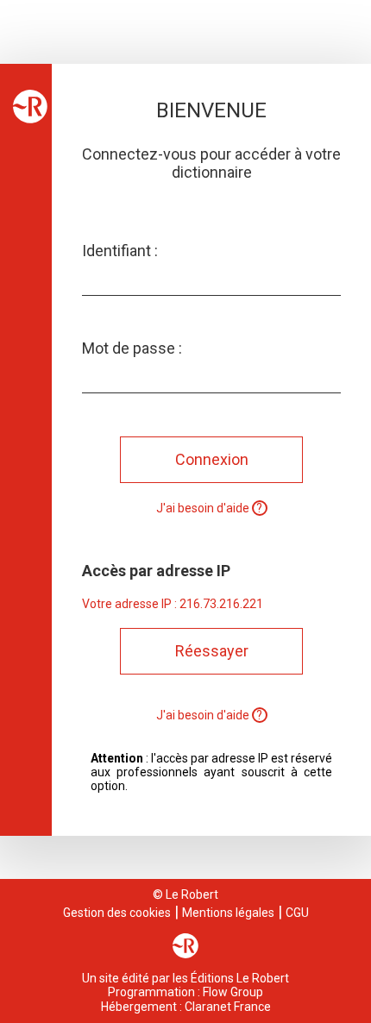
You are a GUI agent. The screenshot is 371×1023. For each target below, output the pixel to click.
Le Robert (192, 894)
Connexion (211, 459)
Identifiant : (120, 251)
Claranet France (228, 1007)
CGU (297, 912)
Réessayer (211, 651)
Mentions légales (228, 912)
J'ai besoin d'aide (204, 508)
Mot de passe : (132, 348)
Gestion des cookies (117, 912)
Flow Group (233, 992)
